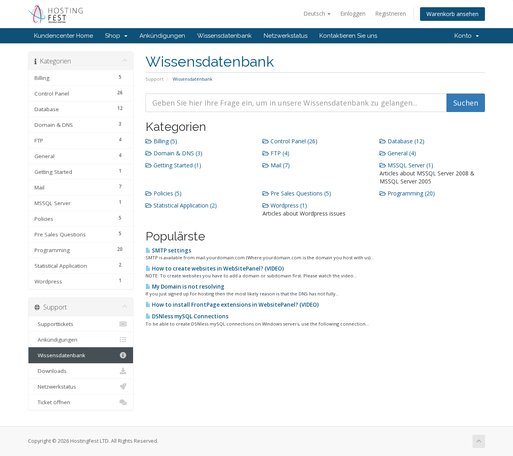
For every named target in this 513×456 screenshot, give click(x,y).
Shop (114, 35)
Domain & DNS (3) (177, 153)
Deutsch (315, 13)
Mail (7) (279, 165)
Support (154, 79)
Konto (464, 35)
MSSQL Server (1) (409, 165)
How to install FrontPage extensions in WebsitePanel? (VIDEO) (235, 304)
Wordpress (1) (288, 205)
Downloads (50, 371)
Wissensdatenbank (224, 35)
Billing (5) (164, 141)
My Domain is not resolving (187, 286)
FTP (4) (279, 153)
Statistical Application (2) (184, 205)
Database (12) (405, 141)
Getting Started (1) (176, 165)
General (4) (401, 153)
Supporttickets (53, 324)
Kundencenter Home (63, 35)
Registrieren (390, 13)
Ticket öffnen (52, 402)
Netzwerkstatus (285, 35)
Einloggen (353, 13)
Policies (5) (167, 193)
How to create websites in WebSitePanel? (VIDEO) (217, 268)
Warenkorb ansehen (452, 14)
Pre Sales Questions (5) (300, 193)
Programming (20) (410, 193)
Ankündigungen (162, 35)
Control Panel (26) (293, 141)
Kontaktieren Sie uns (348, 35)
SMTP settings (171, 250)
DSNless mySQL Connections (189, 316)
